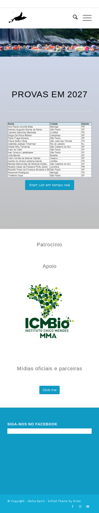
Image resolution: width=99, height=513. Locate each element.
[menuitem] (73, 18)
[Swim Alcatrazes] (41, 18)
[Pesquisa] (73, 18)
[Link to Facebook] (72, 506)
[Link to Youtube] (88, 506)
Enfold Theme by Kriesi (64, 501)
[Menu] (85, 18)
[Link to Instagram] (80, 506)
